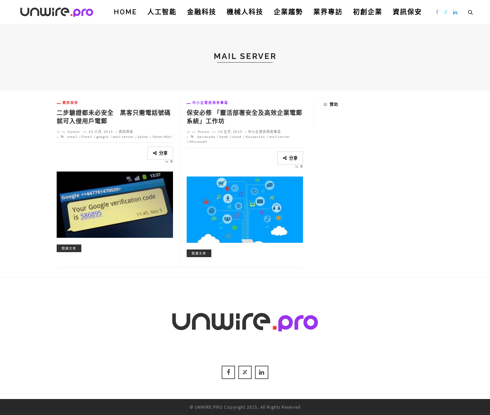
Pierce (203, 132)
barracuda (206, 137)
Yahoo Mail (162, 137)
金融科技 (201, 12)
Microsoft (198, 142)
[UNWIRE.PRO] (57, 11)
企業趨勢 (288, 12)
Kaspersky (255, 137)
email (72, 137)
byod (223, 137)
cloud (237, 137)
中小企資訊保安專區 (210, 103)
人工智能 (162, 12)
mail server (123, 137)
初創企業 (367, 12)
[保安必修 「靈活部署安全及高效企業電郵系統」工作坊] (245, 208)
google (102, 137)
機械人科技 (245, 12)
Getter (74, 132)
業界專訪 (328, 12)
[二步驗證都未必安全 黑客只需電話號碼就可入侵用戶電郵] (115, 203)
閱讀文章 (69, 248)
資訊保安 (407, 12)
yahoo (143, 137)
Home (125, 12)
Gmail (87, 137)
